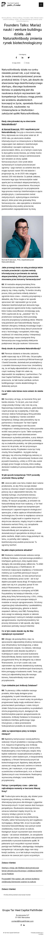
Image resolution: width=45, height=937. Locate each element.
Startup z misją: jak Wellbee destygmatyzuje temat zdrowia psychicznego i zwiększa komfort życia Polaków (22, 871)
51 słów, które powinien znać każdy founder (17, 895)
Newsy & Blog (17, 18)
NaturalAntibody (9, 124)
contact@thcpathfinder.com (22, 921)
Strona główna (6, 18)
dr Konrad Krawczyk (10, 129)
